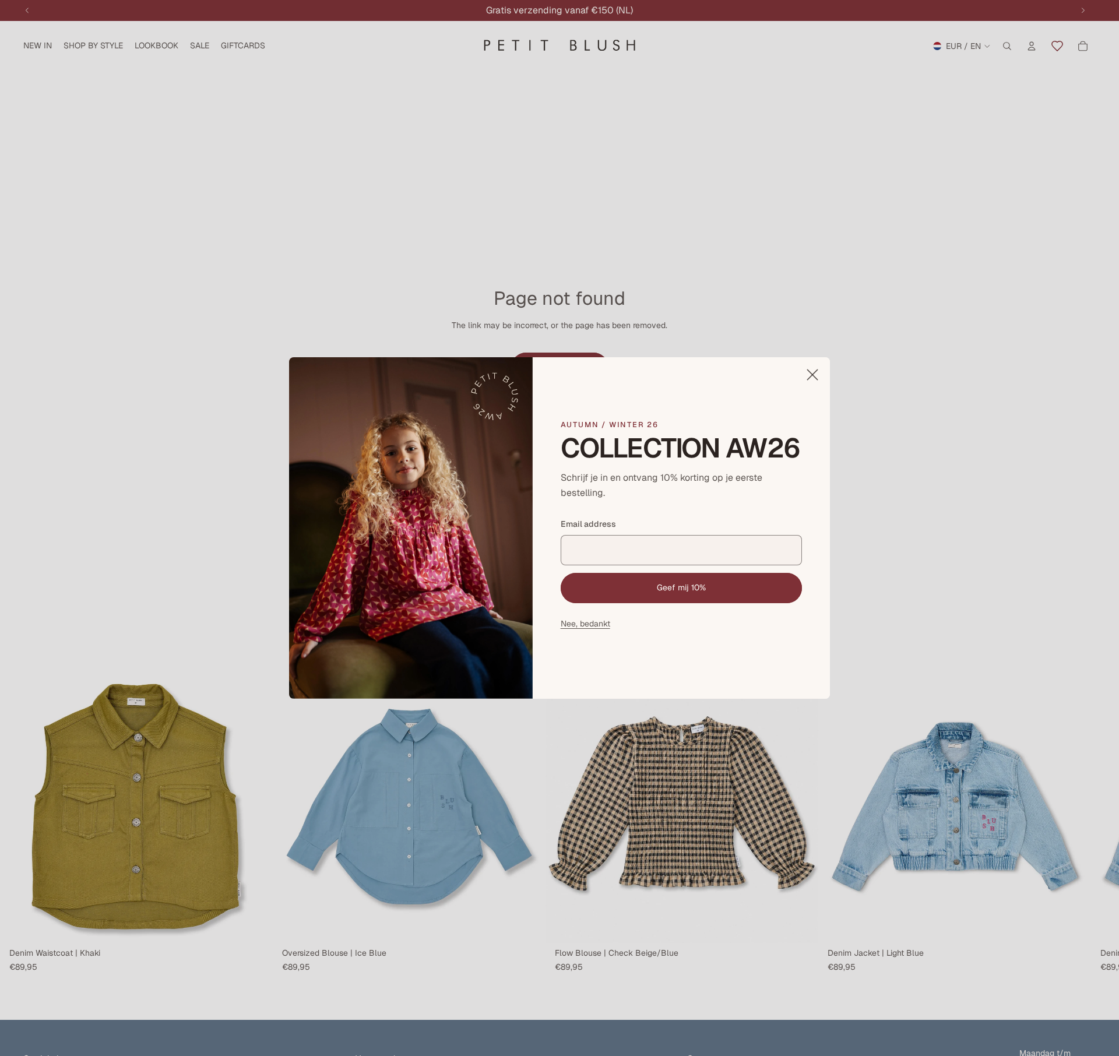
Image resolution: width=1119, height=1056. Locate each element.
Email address (588, 524)
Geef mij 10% (681, 587)
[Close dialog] (812, 375)
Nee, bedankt (585, 623)
